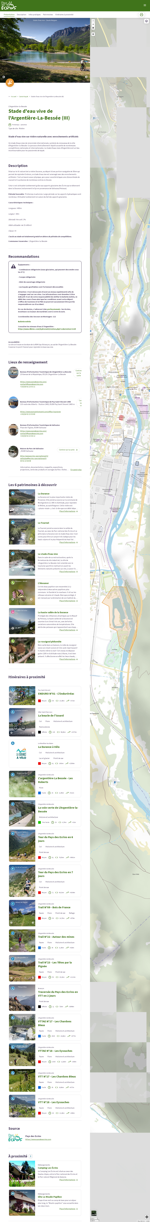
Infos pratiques (35, 14)
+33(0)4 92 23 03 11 (27, 387)
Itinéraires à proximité (64, 14)
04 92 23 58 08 (25, 461)
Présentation (9, 14)
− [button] (93, 24)
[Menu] (144, 5)
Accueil (13, 96)
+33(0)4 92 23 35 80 (27, 414)
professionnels (53, 309)
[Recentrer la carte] (93, 34)
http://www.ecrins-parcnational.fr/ (34, 456)
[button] (93, 28)
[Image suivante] (86, 50)
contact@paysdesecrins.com (31, 384)
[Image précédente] (4, 50)
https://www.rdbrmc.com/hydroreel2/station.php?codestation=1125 (47, 329)
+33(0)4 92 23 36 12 (27, 436)
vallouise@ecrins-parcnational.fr (33, 458)
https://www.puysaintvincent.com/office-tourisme (40, 412)
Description (21, 14)
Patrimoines (48, 14)
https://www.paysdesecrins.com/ (33, 382)
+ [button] (93, 20)
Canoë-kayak (23, 96)
